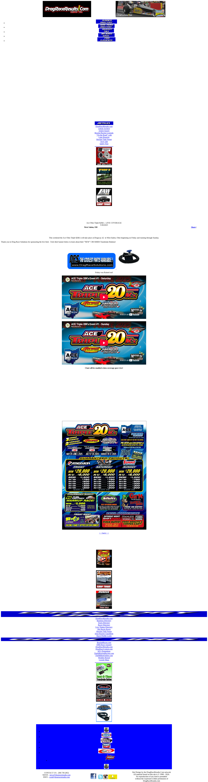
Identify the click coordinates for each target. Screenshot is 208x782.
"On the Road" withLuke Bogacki (104, 136)
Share (193, 227)
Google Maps (104, 660)
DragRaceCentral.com (104, 649)
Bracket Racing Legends (104, 133)
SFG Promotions (104, 651)
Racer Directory (104, 625)
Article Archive (104, 129)
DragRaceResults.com (104, 126)
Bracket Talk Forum (104, 139)
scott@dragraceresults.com (59, 777)
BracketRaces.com (104, 643)
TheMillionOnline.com (104, 656)
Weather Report (104, 658)
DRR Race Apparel (104, 645)
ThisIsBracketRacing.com (104, 653)
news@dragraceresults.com (60, 775)
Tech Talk (104, 142)
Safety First (104, 144)
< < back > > (104, 533)
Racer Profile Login (104, 636)
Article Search (104, 131)
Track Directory (104, 623)
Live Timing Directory (104, 627)
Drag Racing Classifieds (104, 634)
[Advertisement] (104, 82)
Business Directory (104, 621)
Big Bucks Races (104, 629)
